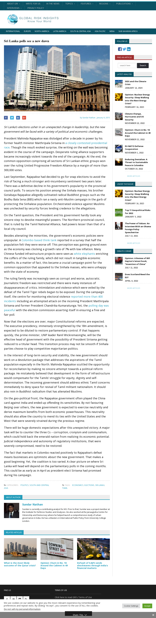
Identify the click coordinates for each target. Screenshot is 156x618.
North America (42, 31)
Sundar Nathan (32, 504)
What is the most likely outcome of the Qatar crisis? (20, 564)
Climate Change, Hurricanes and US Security (134, 116)
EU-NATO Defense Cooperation (134, 148)
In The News (52, 4)
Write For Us (33, 4)
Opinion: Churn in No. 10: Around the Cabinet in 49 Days (54, 565)
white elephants (84, 253)
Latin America (59, 31)
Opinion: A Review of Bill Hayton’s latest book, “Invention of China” (137, 261)
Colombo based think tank (39, 240)
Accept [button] (147, 605)
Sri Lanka (100, 485)
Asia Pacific (100, 31)
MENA (112, 31)
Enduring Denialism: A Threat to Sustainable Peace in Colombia (136, 162)
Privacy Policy (35, 8)
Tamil (64, 488)
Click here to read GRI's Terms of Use (73, 597)
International (13, 31)
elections (89, 485)
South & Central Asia (80, 31)
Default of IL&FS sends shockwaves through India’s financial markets (92, 565)
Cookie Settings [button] (131, 605)
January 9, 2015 (103, 117)
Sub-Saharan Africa (128, 31)
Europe (27, 31)
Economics (77, 485)
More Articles (133, 176)
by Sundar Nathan (87, 117)
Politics (25, 485)
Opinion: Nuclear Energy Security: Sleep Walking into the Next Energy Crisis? (137, 99)
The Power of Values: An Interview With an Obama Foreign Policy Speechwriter (138, 228)
